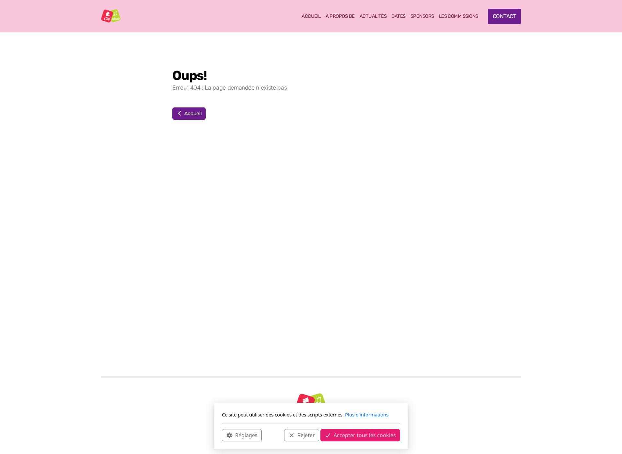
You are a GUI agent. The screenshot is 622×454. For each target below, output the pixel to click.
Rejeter (306, 434)
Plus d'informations (366, 414)
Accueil (192, 113)
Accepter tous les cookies (365, 434)
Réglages (246, 434)
